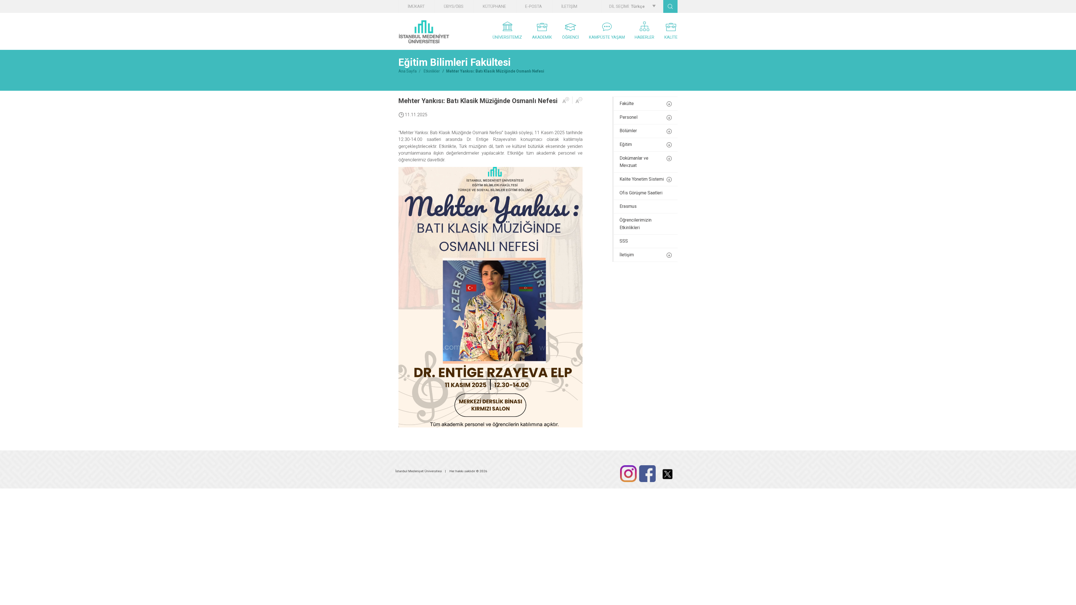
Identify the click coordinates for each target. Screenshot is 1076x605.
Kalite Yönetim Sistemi (642, 179)
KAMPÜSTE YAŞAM (607, 37)
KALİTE (671, 37)
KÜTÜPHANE (494, 6)
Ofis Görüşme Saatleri (641, 193)
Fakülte (627, 103)
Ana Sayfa (407, 71)
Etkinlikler (432, 71)
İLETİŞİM (569, 6)
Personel (628, 117)
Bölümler (628, 130)
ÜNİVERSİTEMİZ (507, 37)
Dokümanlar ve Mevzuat (634, 161)
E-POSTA (533, 6)
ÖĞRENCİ (570, 37)
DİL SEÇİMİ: (627, 6)
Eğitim (626, 144)
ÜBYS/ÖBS (453, 6)
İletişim (627, 254)
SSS (624, 241)
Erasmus (628, 206)
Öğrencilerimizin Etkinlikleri (635, 223)
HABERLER (644, 37)
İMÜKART (416, 6)
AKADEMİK (542, 37)
